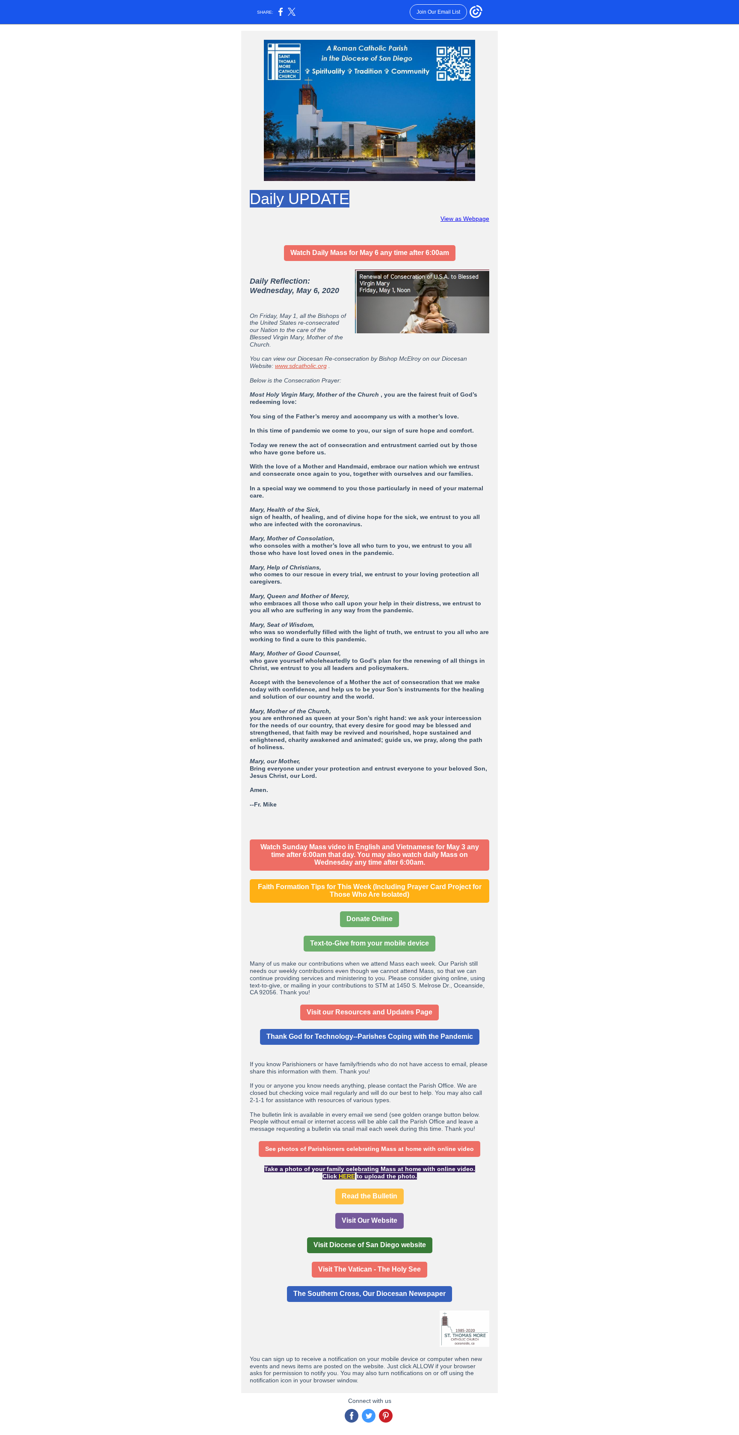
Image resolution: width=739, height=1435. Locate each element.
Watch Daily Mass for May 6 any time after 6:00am (369, 252)
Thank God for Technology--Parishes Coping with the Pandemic (369, 1036)
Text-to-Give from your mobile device (369, 943)
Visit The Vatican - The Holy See (369, 1269)
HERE (347, 1176)
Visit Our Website (369, 1220)
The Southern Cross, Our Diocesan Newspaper (369, 1293)
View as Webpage (464, 218)
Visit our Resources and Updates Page (369, 1012)
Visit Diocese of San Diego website (369, 1244)
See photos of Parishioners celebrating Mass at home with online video (369, 1148)
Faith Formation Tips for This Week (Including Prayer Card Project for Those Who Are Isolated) (370, 890)
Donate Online (369, 918)
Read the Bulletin (369, 1196)
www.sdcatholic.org (301, 365)
